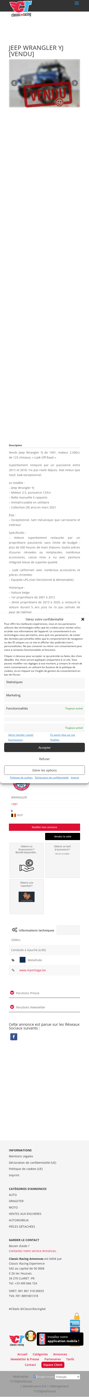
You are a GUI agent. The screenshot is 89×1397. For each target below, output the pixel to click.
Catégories (40, 1354)
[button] (83, 619)
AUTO (13, 1195)
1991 (14, 804)
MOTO (13, 1207)
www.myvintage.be (32, 970)
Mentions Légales (21, 1156)
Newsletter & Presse (25, 1359)
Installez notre (63, 1339)
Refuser (44, 759)
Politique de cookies (21, 777)
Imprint (75, 777)
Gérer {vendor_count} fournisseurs (20, 737)
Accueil (22, 1354)
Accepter (44, 747)
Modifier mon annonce (44, 827)
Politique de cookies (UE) (26, 1169)
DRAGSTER (16, 1201)
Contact (30, 1365)
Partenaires (52, 1359)
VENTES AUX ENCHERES (25, 1214)
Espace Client (52, 1365)
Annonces (60, 1354)
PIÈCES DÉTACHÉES (22, 1226)
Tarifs (70, 1359)
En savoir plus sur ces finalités (62, 737)
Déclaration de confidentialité (52, 777)
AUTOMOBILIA (19, 1220)
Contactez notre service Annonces (32, 1251)
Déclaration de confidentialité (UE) (32, 1163)
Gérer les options (44, 770)
